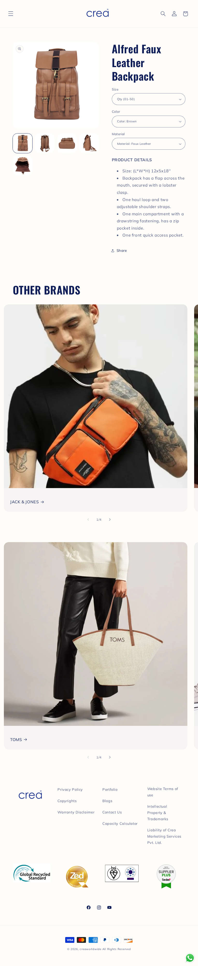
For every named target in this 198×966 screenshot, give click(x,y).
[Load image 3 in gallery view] (67, 143)
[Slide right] (110, 519)
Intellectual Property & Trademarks (157, 812)
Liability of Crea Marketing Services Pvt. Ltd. (164, 836)
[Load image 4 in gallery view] (89, 143)
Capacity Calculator (120, 823)
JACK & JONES (24, 501)
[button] (10, 13)
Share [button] (122, 250)
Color (116, 111)
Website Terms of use (162, 791)
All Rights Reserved (116, 949)
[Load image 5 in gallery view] (23, 165)
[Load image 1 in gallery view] (23, 143)
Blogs (107, 800)
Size (115, 89)
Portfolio (110, 789)
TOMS (16, 739)
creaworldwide (90, 949)
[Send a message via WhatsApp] (190, 958)
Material (118, 134)
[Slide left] (88, 519)
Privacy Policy (70, 789)
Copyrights (67, 800)
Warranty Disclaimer (75, 812)
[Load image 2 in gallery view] (45, 143)
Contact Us (112, 812)
